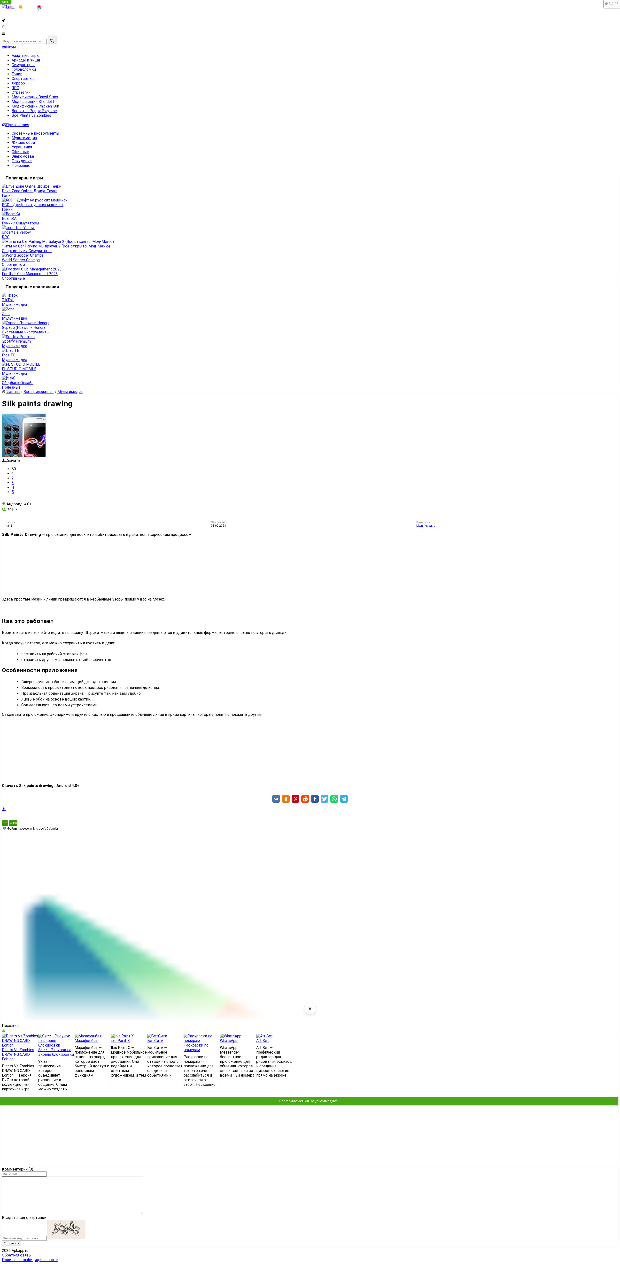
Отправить (11, 1243)
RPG (15, 87)
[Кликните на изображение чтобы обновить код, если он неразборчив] (66, 1238)
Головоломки (24, 69)
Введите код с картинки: (24, 1217)
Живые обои (23, 142)
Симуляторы (23, 64)
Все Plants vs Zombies (31, 115)
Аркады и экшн (26, 60)
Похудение (22, 161)
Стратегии (21, 92)
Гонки (17, 74)
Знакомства (23, 156)
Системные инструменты (35, 133)
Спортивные (23, 78)
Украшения (22, 147)
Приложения (17, 125)
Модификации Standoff (33, 101)
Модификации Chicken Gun (35, 106)
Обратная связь (16, 1255)
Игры (11, 47)
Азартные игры (26, 55)
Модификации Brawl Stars (35, 97)
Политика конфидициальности (30, 1259)
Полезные (21, 165)
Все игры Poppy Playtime (34, 110)
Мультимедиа (24, 138)
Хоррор (18, 83)
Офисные (20, 151)
